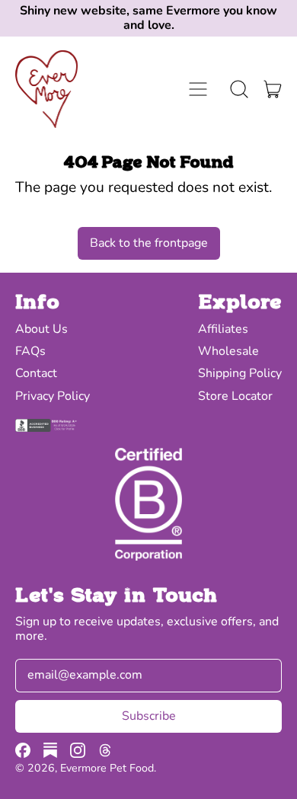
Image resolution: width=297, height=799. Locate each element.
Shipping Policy (240, 373)
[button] (239, 89)
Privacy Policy (52, 396)
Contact (36, 373)
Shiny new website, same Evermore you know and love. (148, 18)
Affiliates (223, 329)
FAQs (30, 351)
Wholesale (228, 351)
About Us (41, 329)
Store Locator (235, 396)
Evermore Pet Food (107, 768)
